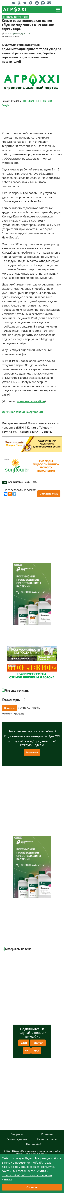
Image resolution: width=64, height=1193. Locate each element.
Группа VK (9, 432)
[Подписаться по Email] (50, 2)
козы (35, 482)
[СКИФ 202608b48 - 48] (32, 671)
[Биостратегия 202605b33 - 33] (32, 653)
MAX (50, 101)
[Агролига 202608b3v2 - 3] (32, 444)
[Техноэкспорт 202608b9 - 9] (32, 594)
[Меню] (58, 10)
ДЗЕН (38, 101)
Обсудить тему (49, 493)
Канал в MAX (29, 432)
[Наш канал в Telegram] (25, 2)
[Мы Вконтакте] (14, 2)
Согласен (32, 1187)
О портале (17, 1134)
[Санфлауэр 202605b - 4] (32, 466)
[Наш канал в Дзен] (31, 2)
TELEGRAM (28, 101)
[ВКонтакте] (5, 494)
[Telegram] (14, 494)
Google (5, 105)
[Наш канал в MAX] (43, 2)
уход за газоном (15, 482)
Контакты (47, 1134)
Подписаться (32, 752)
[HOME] (4, 17)
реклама (6, 438)
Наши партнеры (47, 1139)
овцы (27, 482)
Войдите (9, 708)
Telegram (37, 1042)
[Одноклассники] (10, 494)
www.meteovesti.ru (31, 401)
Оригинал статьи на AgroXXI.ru (22, 412)
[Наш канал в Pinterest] (37, 2)
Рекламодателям (17, 1139)
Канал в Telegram (39, 427)
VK (44, 101)
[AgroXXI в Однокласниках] (20, 2)
